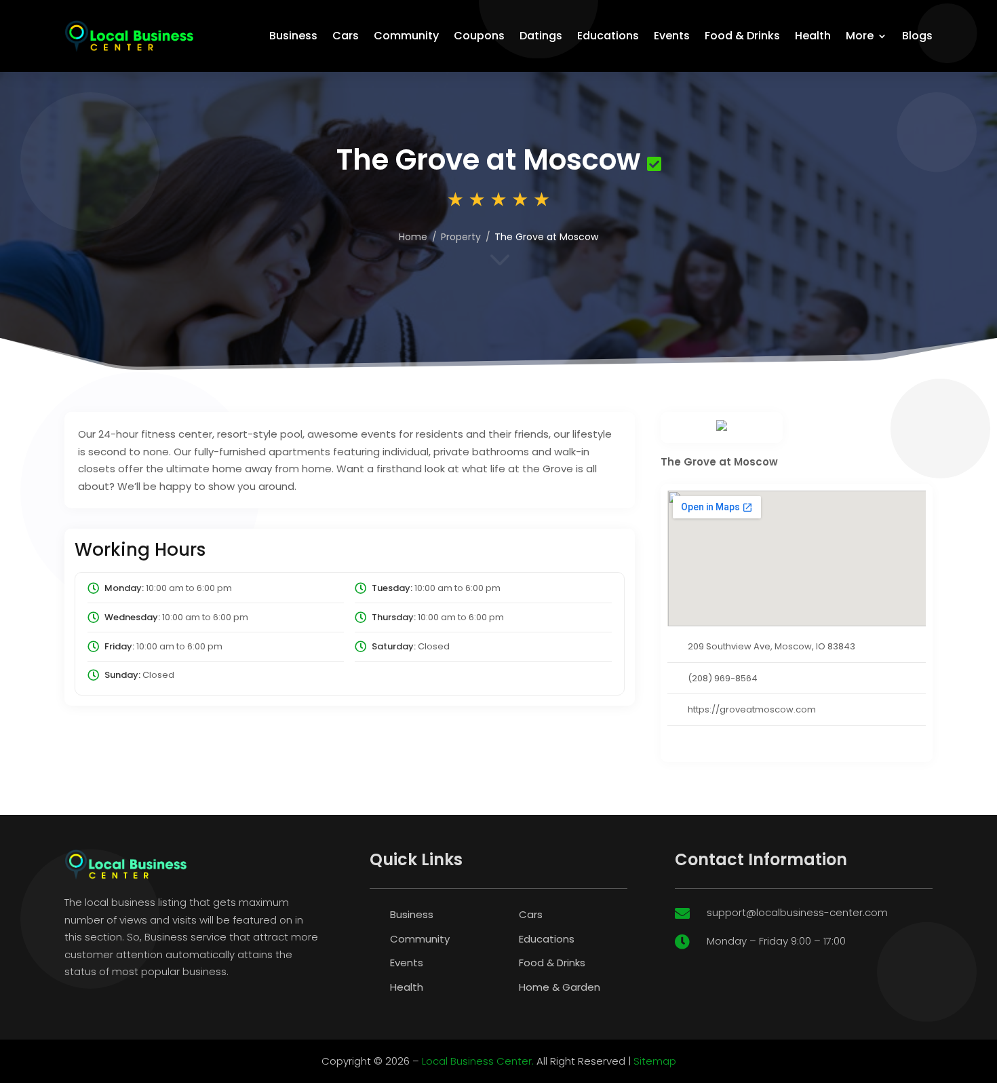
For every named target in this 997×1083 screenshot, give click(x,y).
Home (413, 237)
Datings (541, 35)
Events (672, 35)
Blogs (917, 35)
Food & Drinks (742, 35)
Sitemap (654, 1061)
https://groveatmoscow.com (752, 709)
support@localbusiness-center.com (797, 912)
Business (293, 35)
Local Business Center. (478, 1061)
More (860, 35)
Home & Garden (559, 987)
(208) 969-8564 (723, 678)
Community (406, 35)
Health (813, 35)
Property (461, 237)
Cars (345, 35)
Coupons (479, 35)
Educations (608, 35)
